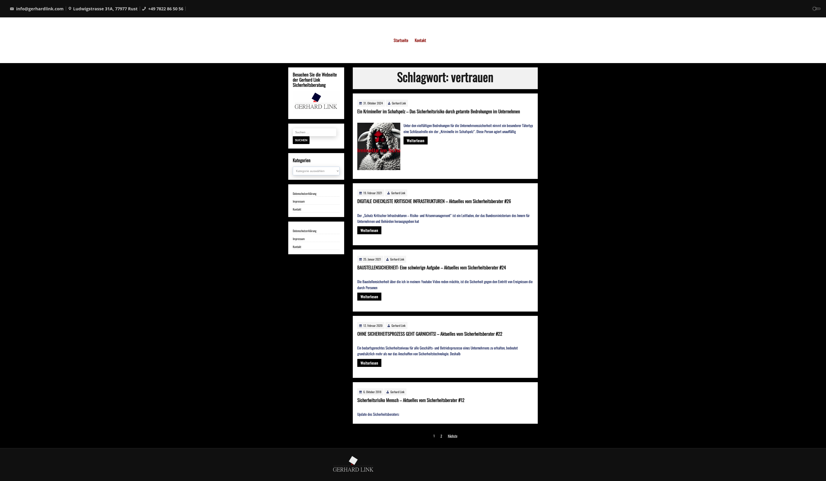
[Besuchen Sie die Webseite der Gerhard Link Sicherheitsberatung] (316, 112)
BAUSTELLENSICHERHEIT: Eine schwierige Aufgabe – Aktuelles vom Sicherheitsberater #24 (431, 267)
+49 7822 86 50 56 (165, 9)
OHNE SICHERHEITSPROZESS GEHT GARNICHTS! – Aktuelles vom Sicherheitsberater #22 (429, 333)
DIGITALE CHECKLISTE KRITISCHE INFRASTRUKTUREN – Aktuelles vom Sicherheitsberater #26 (434, 201)
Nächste (452, 435)
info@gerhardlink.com (39, 9)
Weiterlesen (415, 140)
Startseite (401, 40)
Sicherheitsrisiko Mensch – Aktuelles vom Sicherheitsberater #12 (410, 400)
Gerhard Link (399, 103)
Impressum (299, 201)
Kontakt (420, 40)
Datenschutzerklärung (304, 194)
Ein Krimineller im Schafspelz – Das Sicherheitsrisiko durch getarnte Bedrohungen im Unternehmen (438, 111)
